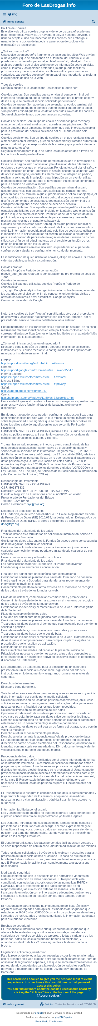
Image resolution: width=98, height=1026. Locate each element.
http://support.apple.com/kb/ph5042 (24, 391)
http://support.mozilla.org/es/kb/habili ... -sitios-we (32, 363)
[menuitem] (12, 14)
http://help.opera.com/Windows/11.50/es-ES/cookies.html (37, 397)
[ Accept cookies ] (49, 995)
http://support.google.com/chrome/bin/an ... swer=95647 (37, 370)
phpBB (39, 1013)
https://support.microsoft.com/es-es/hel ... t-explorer (33, 377)
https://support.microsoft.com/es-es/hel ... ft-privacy (33, 384)
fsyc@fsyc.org (35, 504)
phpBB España (63, 1017)
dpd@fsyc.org (10, 524)
